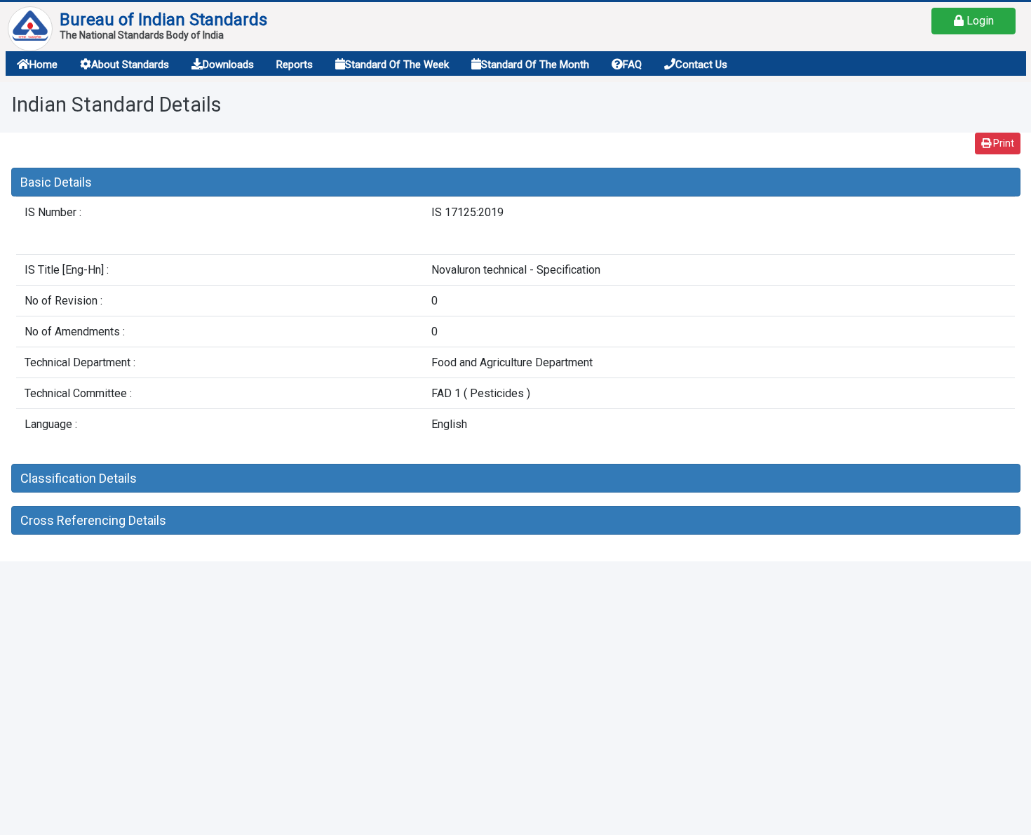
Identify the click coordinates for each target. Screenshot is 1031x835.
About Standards (130, 64)
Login (979, 20)
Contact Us (701, 64)
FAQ (632, 64)
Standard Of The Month (535, 64)
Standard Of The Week (397, 64)
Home (43, 64)
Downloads (228, 64)
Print (1002, 143)
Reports (294, 64)
